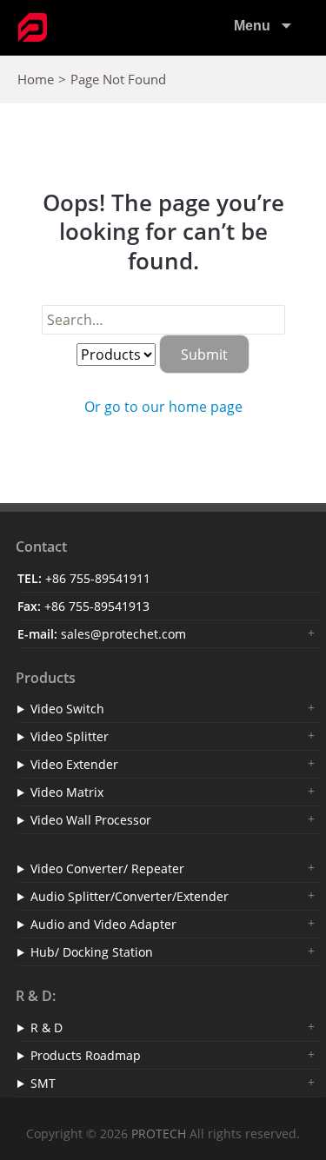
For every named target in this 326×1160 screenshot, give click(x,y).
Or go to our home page (163, 406)
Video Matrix (66, 792)
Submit (204, 354)
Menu (254, 25)
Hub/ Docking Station (91, 952)
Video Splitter (69, 736)
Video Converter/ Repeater (107, 868)
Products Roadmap (85, 1055)
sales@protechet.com (123, 634)
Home (35, 79)
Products (46, 677)
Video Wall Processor (90, 820)
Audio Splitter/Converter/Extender (129, 896)
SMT (43, 1083)
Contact (41, 546)
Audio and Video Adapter (103, 924)
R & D (46, 1027)
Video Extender (74, 764)
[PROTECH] (32, 24)
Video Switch (67, 708)
